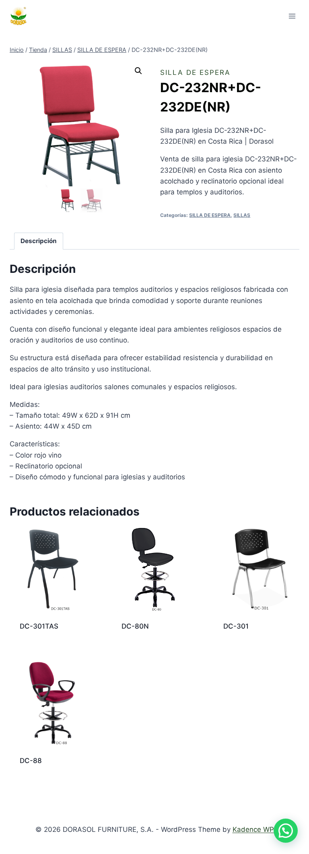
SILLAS (241, 215)
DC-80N (135, 626)
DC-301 (236, 626)
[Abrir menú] (291, 16)
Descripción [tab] (39, 241)
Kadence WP (253, 829)
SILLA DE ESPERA (195, 72)
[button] (138, 71)
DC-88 (31, 761)
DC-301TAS (39, 626)
